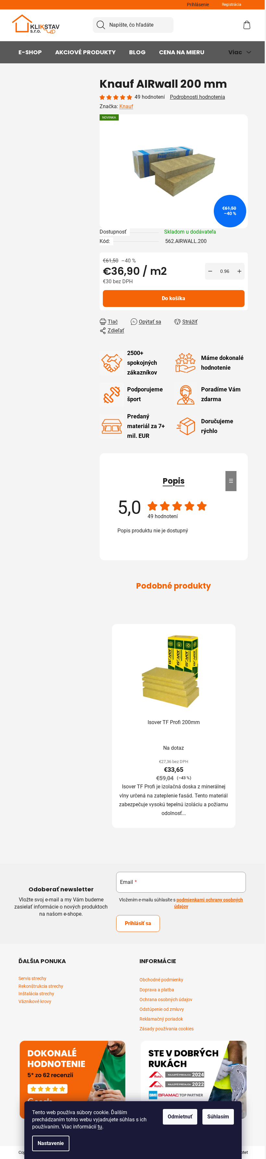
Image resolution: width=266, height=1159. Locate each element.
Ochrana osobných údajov (165, 999)
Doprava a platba (156, 989)
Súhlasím (218, 1117)
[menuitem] (30, 52)
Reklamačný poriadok (161, 1019)
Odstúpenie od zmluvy (161, 1009)
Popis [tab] (174, 481)
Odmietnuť (180, 1117)
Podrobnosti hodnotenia (197, 97)
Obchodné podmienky (161, 979)
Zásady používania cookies (166, 1028)
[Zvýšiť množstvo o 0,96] (239, 271)
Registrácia (231, 4)
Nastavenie (51, 1143)
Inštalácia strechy (36, 993)
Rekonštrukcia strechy (40, 986)
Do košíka (173, 298)
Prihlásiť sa (138, 923)
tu (100, 1127)
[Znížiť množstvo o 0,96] (210, 271)
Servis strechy (32, 978)
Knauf (126, 106)
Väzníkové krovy (34, 1001)
